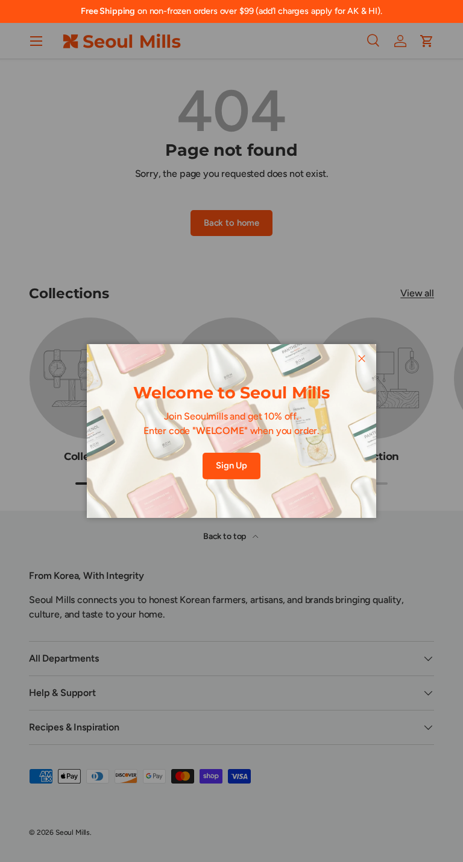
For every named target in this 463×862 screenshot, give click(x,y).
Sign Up (231, 465)
